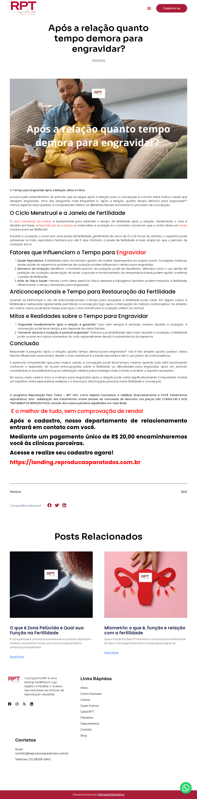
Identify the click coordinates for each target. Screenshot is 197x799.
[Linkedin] (31, 704)
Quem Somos (89, 705)
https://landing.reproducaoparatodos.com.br (75, 462)
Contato (86, 729)
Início (84, 688)
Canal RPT (87, 711)
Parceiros (86, 717)
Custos (85, 699)
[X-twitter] (24, 704)
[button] (149, 8)
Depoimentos (89, 723)
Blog (83, 735)
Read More (17, 656)
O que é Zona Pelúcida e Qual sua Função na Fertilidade (47, 630)
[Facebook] (9, 704)
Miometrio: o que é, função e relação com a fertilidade (144, 630)
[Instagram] (17, 704)
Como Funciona (90, 694)
